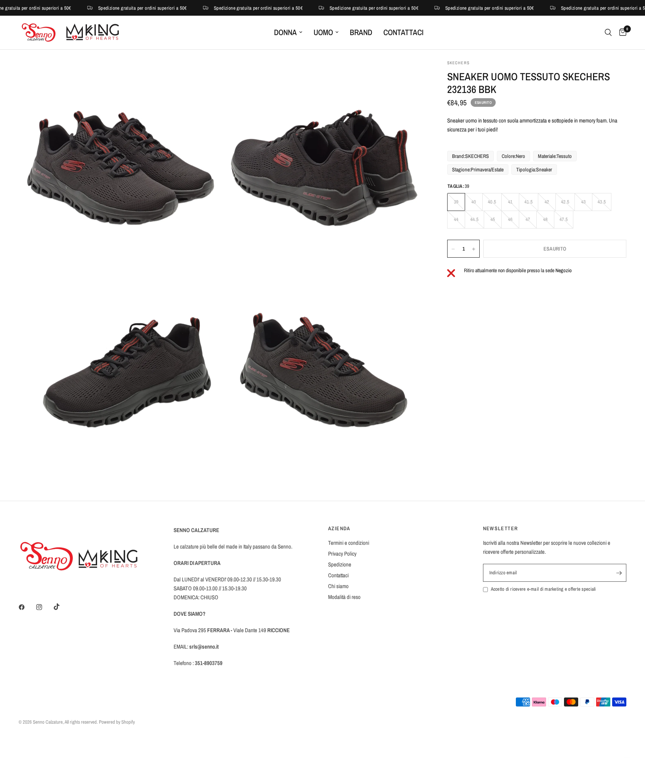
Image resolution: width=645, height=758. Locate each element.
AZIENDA (339, 528)
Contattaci (403, 32)
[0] (621, 32)
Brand (361, 32)
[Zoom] (206, 75)
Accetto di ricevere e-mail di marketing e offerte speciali (543, 589)
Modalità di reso (344, 597)
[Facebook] (27, 607)
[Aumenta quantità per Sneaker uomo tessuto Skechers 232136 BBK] (473, 249)
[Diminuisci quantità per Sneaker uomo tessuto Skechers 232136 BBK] (453, 249)
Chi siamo (338, 586)
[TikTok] (62, 607)
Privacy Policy (342, 553)
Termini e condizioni (348, 543)
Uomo (323, 32)
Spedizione (339, 564)
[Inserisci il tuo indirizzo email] (618, 573)
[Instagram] (44, 607)
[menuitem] (288, 32)
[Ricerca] (608, 32)
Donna (285, 32)
